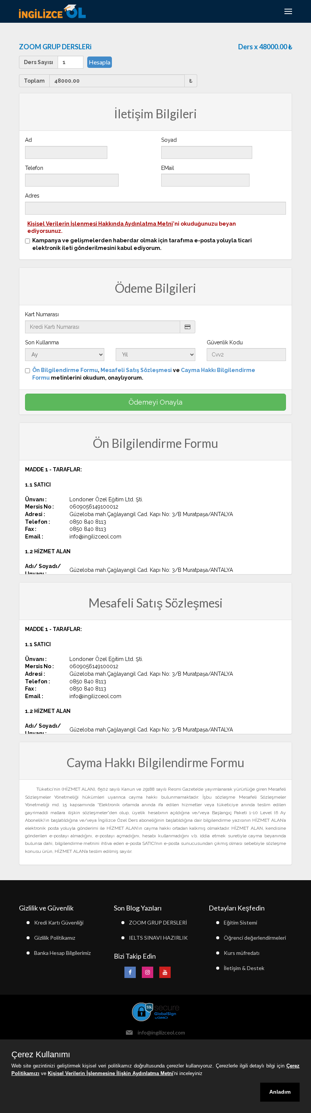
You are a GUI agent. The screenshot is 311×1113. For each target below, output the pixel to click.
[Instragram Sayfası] (147, 972)
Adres (32, 196)
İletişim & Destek (244, 968)
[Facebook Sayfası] (130, 972)
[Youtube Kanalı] (165, 972)
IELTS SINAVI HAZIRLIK (158, 937)
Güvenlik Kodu (225, 342)
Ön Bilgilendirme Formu (65, 370)
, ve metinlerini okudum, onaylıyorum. (143, 374)
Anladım (280, 1092)
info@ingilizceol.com (161, 1032)
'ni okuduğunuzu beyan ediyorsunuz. (131, 227)
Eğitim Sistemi (240, 922)
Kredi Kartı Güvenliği (58, 922)
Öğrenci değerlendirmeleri (255, 937)
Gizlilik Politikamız (54, 937)
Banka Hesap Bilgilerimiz (62, 953)
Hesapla (99, 62)
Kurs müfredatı (241, 953)
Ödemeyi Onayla (155, 402)
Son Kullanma (42, 342)
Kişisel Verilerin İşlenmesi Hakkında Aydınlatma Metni (100, 224)
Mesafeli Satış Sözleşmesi (136, 370)
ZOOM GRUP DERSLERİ (158, 922)
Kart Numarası (42, 314)
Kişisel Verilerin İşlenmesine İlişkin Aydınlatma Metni (110, 1073)
